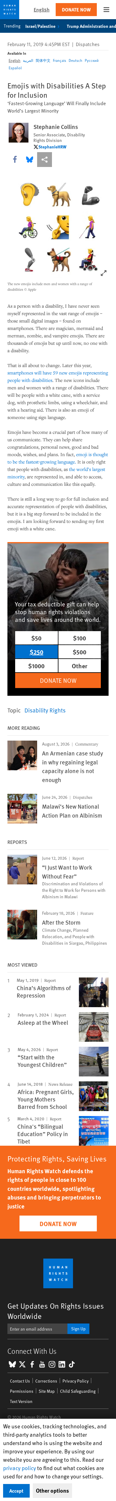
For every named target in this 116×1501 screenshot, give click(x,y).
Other (79, 665)
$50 (36, 637)
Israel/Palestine (40, 26)
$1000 (36, 665)
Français (59, 60)
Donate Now (76, 9)
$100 (79, 637)
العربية (28, 60)
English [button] (41, 9)
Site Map (47, 1391)
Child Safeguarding (78, 1391)
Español (15, 67)
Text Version (21, 1401)
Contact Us (20, 1381)
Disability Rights (45, 710)
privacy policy (19, 1468)
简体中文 (43, 60)
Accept (16, 1490)
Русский (92, 60)
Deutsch (75, 60)
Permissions (21, 1391)
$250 (36, 651)
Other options (52, 1490)
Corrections (46, 1381)
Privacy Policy (75, 1381)
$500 (79, 651)
